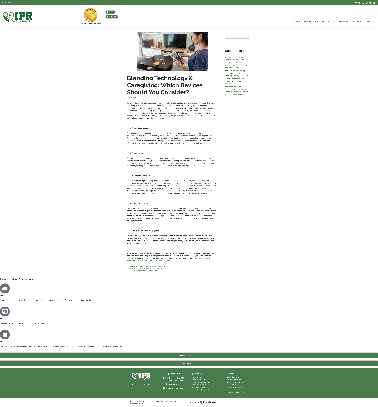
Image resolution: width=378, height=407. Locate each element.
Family (154, 266)
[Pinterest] (370, 2)
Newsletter (356, 21)
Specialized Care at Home (235, 392)
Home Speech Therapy (199, 384)
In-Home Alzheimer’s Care (235, 382)
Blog (141, 266)
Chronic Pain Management (200, 390)
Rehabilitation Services (234, 387)
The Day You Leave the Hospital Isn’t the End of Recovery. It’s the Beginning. (236, 59)
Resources (343, 21)
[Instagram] (366, 2)
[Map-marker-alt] (355, 2)
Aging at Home (134, 266)
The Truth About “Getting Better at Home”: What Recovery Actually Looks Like (236, 73)
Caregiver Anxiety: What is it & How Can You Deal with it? (148, 268)
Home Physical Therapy (199, 379)
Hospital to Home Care (234, 379)
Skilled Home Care (233, 377)
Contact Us (369, 21)
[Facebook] (359, 2)
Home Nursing (196, 377)
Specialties (319, 21)
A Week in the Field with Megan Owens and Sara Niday (234, 81)
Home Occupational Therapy (201, 382)
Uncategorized (161, 266)
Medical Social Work (198, 387)
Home (297, 21)
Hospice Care (231, 390)
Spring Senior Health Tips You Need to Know (144, 270)
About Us (331, 21)
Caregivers (147, 266)
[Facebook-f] (133, 384)
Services (307, 21)
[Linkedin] (374, 2)
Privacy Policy (170, 401)
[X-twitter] (363, 2)
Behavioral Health (232, 384)
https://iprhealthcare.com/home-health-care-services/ (148, 261)
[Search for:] (237, 36)
